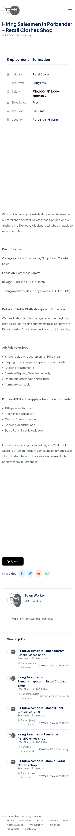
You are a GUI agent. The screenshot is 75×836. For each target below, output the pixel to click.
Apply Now (13, 561)
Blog (65, 820)
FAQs (40, 820)
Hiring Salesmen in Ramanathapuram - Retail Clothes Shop (42, 681)
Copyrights (13, 829)
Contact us (30, 829)
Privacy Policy (36, 824)
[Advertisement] (37, 174)
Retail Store (41, 74)
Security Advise (15, 824)
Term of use (54, 824)
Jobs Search (25, 820)
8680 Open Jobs (33, 601)
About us (53, 820)
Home (10, 820)
